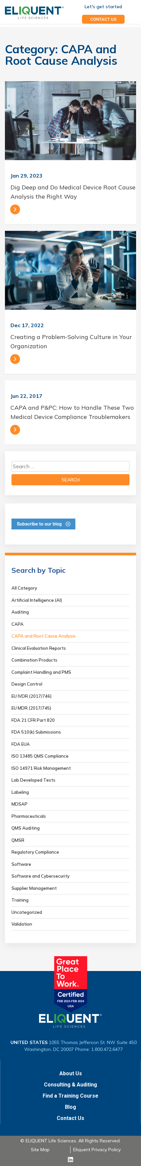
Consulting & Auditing (70, 1084)
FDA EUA (20, 744)
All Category (24, 588)
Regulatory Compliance (35, 852)
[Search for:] (70, 466)
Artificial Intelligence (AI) (36, 600)
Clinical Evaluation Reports (38, 648)
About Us (70, 1073)
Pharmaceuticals (28, 816)
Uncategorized (26, 912)
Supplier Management (34, 888)
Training (20, 900)
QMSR (17, 840)
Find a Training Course (70, 1096)
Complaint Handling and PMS (41, 672)
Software (21, 864)
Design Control (26, 684)
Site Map (40, 1150)
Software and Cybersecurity (40, 876)
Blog (70, 1107)
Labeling (20, 792)
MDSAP (19, 804)
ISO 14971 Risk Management (41, 768)
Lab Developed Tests (33, 780)
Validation (21, 924)
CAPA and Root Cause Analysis (43, 636)
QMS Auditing (25, 828)
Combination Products (34, 660)
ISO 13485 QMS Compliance (40, 756)
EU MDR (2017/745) (31, 708)
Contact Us (70, 1118)
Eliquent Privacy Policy (97, 1150)
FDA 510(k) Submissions (36, 732)
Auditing (20, 612)
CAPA (17, 624)
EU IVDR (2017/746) (31, 696)
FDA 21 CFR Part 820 (33, 720)
